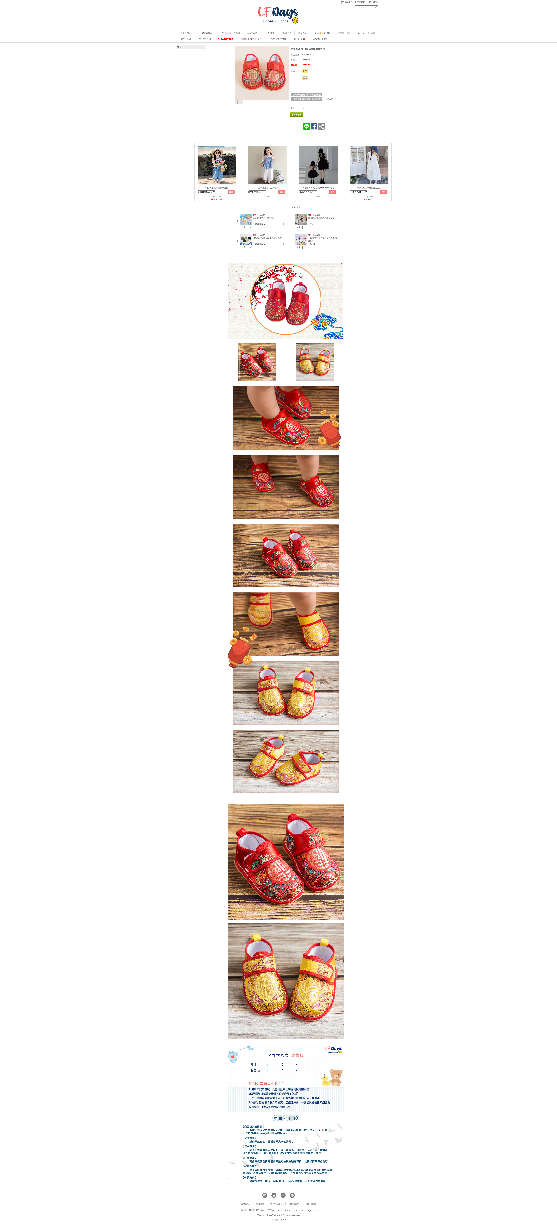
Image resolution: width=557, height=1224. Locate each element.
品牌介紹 (245, 1204)
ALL (179, 47)
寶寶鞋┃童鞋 (344, 33)
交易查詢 (361, 2)
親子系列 (302, 33)
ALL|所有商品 (187, 33)
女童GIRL (269, 33)
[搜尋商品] (377, 7)
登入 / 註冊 (373, 2)
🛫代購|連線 (205, 39)
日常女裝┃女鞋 (320, 39)
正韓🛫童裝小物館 (277, 39)
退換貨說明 (294, 1204)
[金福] (305, 71)
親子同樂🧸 (299, 39)
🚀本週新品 (207, 33)
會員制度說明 (276, 1204)
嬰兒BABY (252, 33)
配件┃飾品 (186, 39)
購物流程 (260, 1204)
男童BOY (286, 33)
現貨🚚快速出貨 (322, 33)
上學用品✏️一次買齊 (230, 33)
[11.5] (305, 78)
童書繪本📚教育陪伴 (251, 39)
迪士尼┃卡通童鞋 (366, 33)
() (349, 2)
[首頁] (278, 15)
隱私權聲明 (311, 1204)
